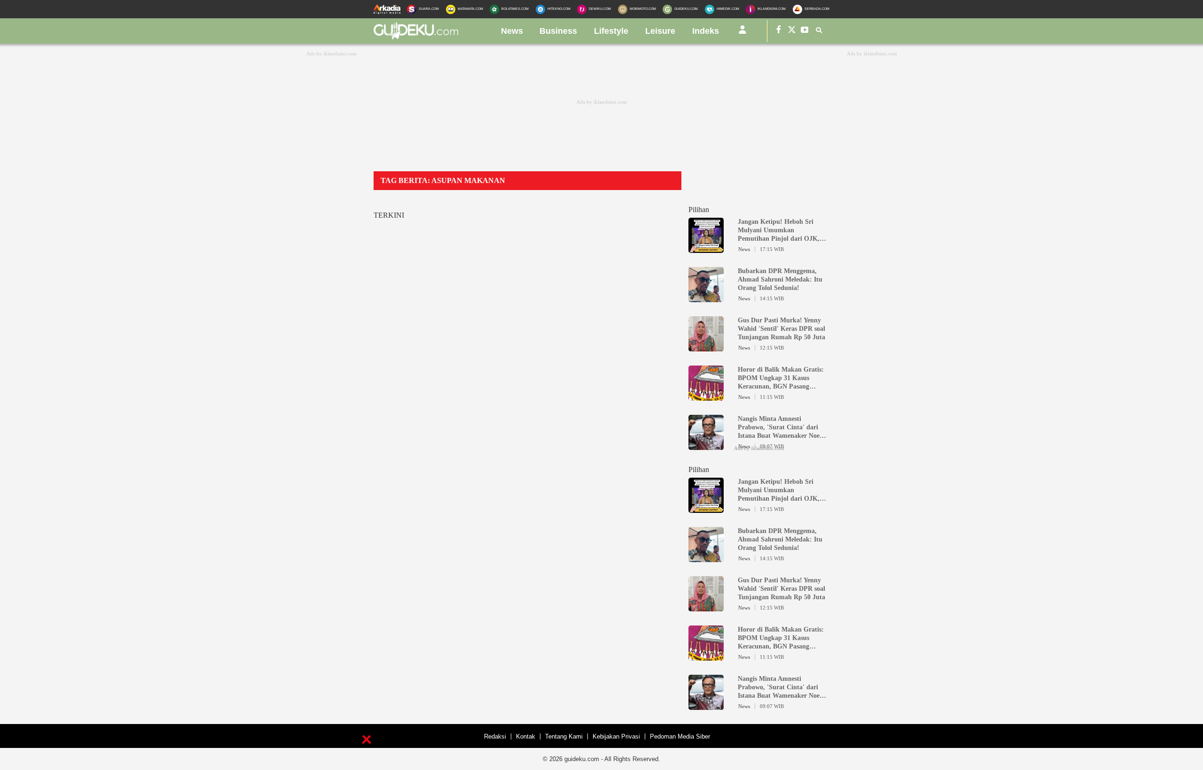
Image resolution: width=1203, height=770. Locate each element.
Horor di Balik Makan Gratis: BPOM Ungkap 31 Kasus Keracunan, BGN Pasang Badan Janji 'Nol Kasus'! (781, 378)
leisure (660, 31)
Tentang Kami (564, 736)
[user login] (742, 33)
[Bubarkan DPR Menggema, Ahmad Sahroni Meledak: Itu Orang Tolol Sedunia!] (706, 298)
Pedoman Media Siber (680, 736)
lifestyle (611, 31)
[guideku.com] (416, 37)
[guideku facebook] (778, 31)
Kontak (525, 736)
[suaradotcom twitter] (792, 31)
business (558, 31)
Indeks (705, 31)
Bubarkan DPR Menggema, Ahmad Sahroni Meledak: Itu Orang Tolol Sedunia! (780, 279)
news (512, 31)
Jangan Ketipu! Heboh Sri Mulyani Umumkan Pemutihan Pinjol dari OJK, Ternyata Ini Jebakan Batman (780, 230)
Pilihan (698, 209)
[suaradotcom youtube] (805, 31)
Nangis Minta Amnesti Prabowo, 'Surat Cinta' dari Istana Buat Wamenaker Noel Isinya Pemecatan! (779, 427)
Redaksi (495, 736)
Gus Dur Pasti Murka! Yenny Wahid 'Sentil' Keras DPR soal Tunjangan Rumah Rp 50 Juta (781, 329)
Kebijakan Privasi (616, 736)
